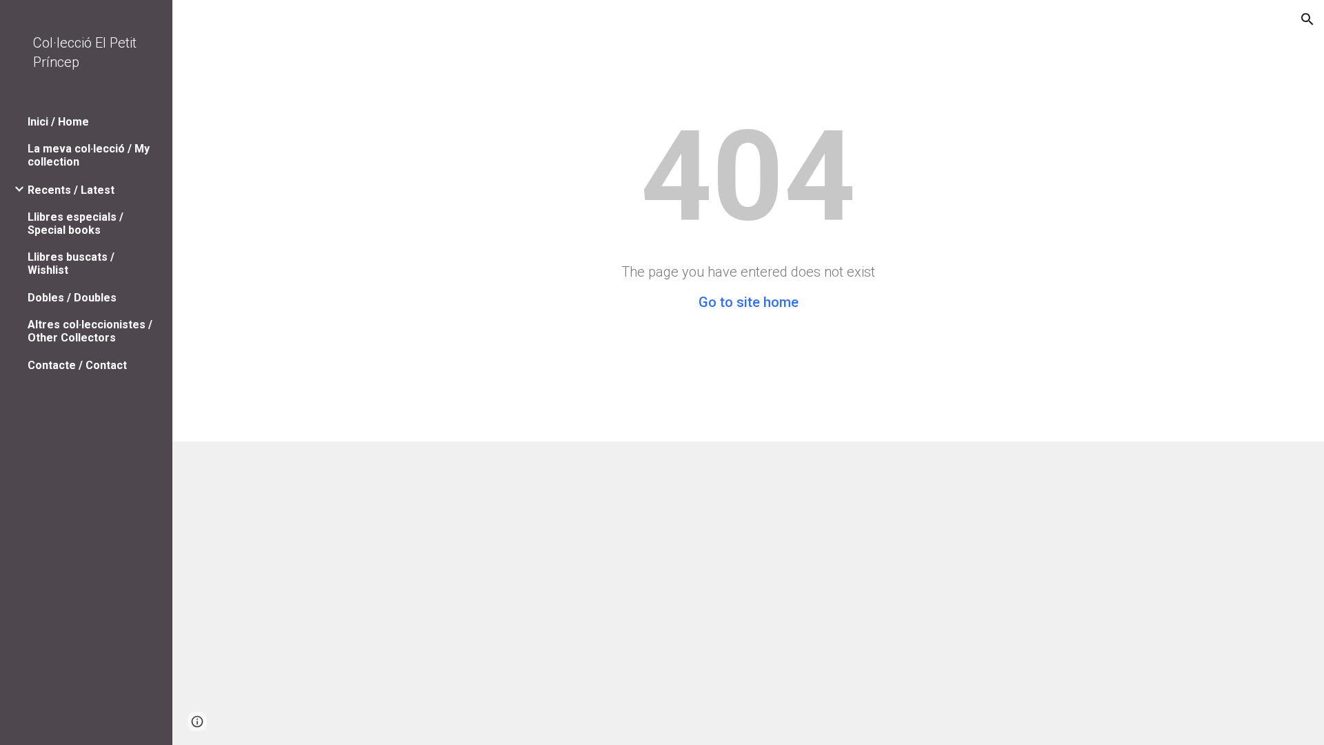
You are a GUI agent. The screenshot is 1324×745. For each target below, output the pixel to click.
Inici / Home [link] (58, 121)
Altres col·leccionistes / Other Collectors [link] (90, 331)
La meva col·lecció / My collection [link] (89, 155)
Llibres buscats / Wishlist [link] (71, 263)
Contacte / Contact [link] (77, 365)
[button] (1307, 19)
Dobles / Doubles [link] (72, 297)
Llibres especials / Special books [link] (75, 223)
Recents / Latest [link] (71, 190)
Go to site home (749, 302)
